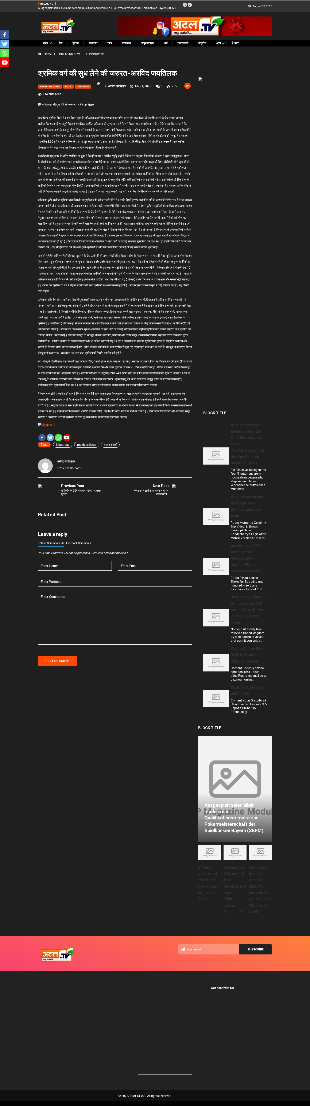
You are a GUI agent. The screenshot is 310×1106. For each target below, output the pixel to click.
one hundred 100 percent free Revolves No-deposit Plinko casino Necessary (246, 558)
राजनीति (93, 43)
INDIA (68, 86)
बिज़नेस (202, 43)
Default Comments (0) (51, 543)
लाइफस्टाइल (147, 43)
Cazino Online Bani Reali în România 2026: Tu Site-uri (247, 654)
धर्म (165, 43)
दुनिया (76, 43)
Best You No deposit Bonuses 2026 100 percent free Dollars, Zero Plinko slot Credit (248, 610)
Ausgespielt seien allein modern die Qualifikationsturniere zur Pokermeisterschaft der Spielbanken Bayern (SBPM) (107, 8)
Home (48, 54)
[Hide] (1, 71)
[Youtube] (66, 437)
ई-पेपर (235, 43)
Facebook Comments (78, 543)
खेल (110, 43)
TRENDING (83, 86)
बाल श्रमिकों (110, 444)
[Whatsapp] (58, 437)
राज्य (45, 43)
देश (60, 43)
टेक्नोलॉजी (183, 43)
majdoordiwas (86, 444)
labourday (62, 444)
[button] (185, 5)
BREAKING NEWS (70, 54)
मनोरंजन (126, 43)
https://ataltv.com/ (69, 468)
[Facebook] (42, 437)
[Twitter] (50, 437)
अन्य (218, 43)
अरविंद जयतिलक (117, 86)
